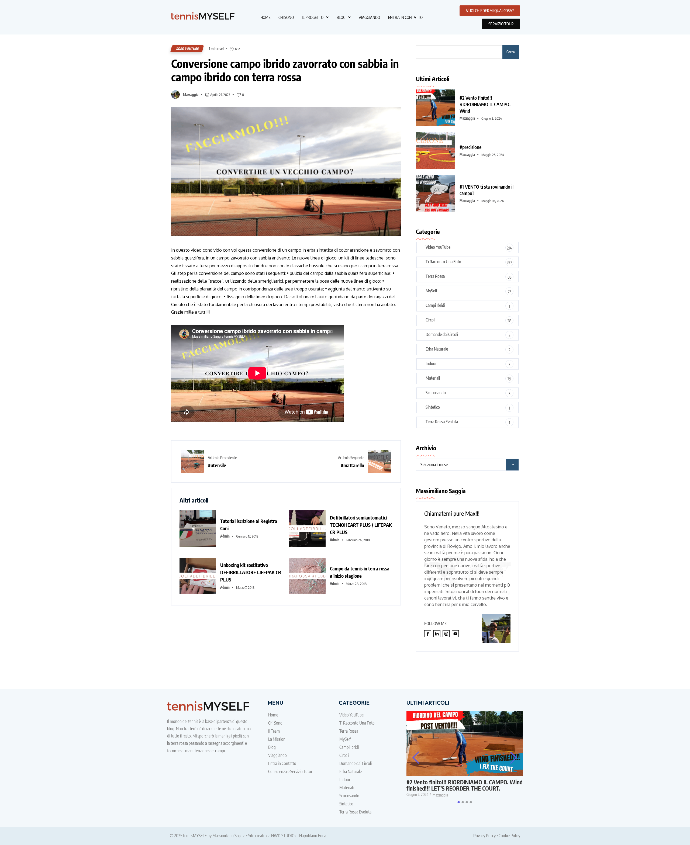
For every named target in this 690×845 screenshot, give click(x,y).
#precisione (470, 147)
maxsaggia (190, 94)
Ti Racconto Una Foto (443, 261)
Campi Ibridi (435, 305)
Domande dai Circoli (442, 334)
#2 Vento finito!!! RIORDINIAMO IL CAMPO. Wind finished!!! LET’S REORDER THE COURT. (464, 785)
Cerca (510, 52)
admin (225, 536)
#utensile (217, 465)
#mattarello (352, 465)
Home (265, 17)
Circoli (430, 320)
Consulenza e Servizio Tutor (290, 771)
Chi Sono (286, 17)
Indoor (431, 363)
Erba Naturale (437, 349)
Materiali (433, 378)
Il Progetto (312, 17)
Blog (341, 17)
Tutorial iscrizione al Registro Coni (248, 524)
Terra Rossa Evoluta (442, 421)
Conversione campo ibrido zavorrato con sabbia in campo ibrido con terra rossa (285, 70)
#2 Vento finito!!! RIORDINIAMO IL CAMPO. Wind (485, 104)
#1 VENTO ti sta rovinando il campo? (486, 189)
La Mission (276, 739)
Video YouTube (187, 49)
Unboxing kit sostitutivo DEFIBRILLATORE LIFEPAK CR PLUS (250, 572)
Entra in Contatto (405, 17)
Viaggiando (369, 17)
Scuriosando (436, 392)
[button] (315, 17)
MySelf (431, 290)
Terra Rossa (435, 276)
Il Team (274, 731)
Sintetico (433, 407)
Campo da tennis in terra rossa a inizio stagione (359, 572)
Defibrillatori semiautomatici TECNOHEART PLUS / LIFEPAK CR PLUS (361, 524)
